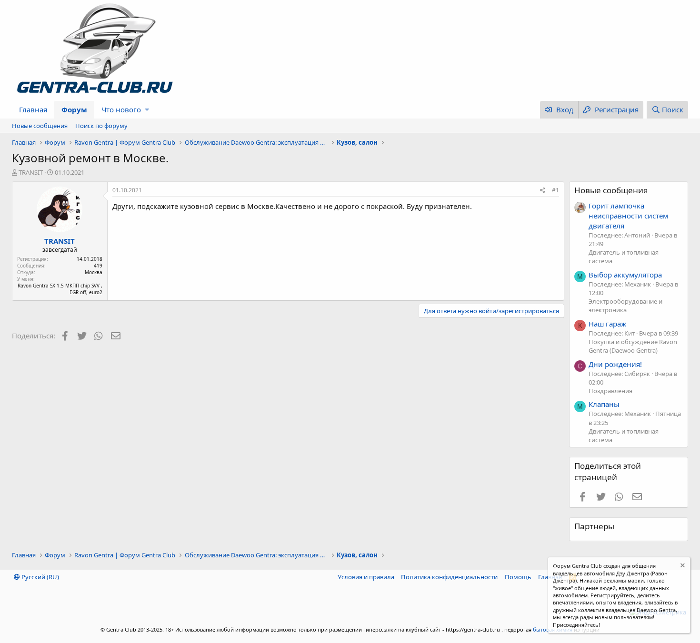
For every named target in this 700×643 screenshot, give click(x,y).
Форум (74, 109)
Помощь (518, 577)
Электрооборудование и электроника (625, 305)
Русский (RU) (39, 577)
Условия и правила (366, 577)
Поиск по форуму (101, 125)
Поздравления (610, 390)
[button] (146, 110)
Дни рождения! (615, 364)
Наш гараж (607, 323)
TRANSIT (31, 172)
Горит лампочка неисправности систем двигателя (628, 215)
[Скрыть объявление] (681, 566)
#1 (555, 190)
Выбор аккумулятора (625, 274)
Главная (33, 109)
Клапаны (604, 404)
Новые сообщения (40, 125)
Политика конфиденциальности (449, 577)
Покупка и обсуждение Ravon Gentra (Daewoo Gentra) (633, 346)
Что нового (121, 109)
